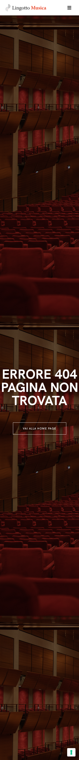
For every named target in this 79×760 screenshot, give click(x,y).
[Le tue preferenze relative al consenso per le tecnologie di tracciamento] (71, 752)
